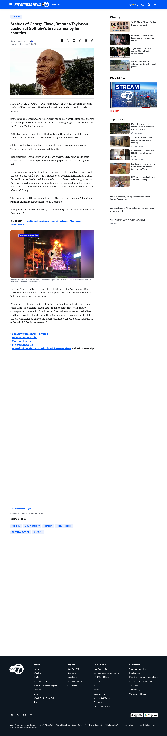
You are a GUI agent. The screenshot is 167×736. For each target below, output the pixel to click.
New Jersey (72, 673)
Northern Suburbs (75, 681)
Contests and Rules (137, 694)
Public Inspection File (112, 725)
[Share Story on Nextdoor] (80, 40)
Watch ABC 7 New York (44, 698)
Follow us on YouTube (24, 337)
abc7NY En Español (102, 706)
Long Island (72, 677)
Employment (134, 673)
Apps (36, 702)
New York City (73, 669)
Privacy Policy (14, 725)
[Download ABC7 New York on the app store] (136, 715)
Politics (97, 681)
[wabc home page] (16, 669)
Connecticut (72, 686)
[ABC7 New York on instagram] (24, 715)
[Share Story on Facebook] (62, 40)
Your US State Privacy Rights (66, 725)
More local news (21, 341)
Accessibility (134, 690)
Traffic (36, 677)
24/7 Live (56, 4)
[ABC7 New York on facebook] (12, 715)
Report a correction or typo (20, 508)
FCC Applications (127, 725)
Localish (37, 690)
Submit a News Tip (137, 669)
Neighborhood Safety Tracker (106, 673)
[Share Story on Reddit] (74, 40)
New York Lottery (101, 669)
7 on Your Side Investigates (45, 686)
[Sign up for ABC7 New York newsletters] (30, 715)
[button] (10, 4)
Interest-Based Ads (96, 725)
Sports (96, 690)
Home (36, 669)
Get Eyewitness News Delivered (29, 333)
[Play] (133, 95)
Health (96, 686)
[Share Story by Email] (86, 40)
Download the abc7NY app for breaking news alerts (41, 348)
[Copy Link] (92, 40)
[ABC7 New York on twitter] (18, 715)
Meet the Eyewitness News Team (143, 677)
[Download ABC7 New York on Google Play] (151, 715)
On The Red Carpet (102, 698)
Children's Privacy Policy (46, 725)
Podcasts (97, 702)
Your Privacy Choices (28, 725)
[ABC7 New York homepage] (31, 5)
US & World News (101, 677)
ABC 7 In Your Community (140, 681)
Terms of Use (82, 725)
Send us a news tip (22, 344)
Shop (36, 694)
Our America (99, 694)
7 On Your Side (40, 681)
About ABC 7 (135, 686)
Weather (37, 673)
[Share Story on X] (68, 40)
